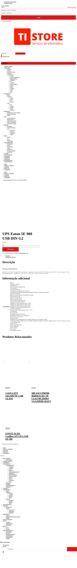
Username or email (6, 10)
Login (38, 17)
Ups (27, 253)
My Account (6, 545)
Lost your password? (6, 21)
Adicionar (10, 249)
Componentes (22, 253)
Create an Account (71, 7)
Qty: (3, 245)
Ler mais (34, 387)
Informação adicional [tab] (10, 257)
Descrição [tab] (7, 255)
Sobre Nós (6, 168)
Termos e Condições (9, 165)
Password (4, 13)
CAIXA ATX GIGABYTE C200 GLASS (14, 396)
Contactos (6, 166)
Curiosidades (7, 169)
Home (5, 164)
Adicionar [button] (7, 387)
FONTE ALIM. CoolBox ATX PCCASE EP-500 (16, 436)
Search (4, 546)
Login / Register (5, 5)
